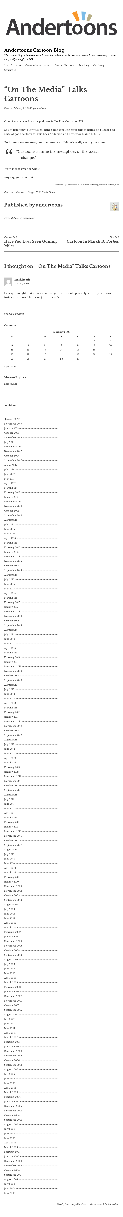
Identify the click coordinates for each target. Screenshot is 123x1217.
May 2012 (9, 753)
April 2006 (10, 1087)
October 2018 (11, 433)
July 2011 (9, 799)
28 (61, 359)
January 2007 (11, 1046)
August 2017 (10, 465)
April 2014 (10, 648)
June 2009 (9, 913)
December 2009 (13, 886)
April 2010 (10, 868)
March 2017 (10, 488)
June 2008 (9, 968)
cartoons (111, 185)
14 (61, 349)
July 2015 (9, 579)
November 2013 (13, 671)
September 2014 (13, 625)
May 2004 (9, 1193)
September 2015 (13, 570)
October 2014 (11, 620)
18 (12, 354)
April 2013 (10, 703)
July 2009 (9, 909)
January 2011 (11, 826)
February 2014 (12, 657)
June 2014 (9, 639)
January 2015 (11, 607)
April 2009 (10, 923)
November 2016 (13, 506)
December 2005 (13, 1106)
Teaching (84, 65)
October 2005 (12, 1115)
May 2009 (9, 918)
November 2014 (13, 616)
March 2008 (11, 982)
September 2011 (12, 790)
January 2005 (11, 1156)
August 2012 (10, 739)
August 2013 (10, 684)
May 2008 (9, 973)
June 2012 (9, 748)
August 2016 (10, 520)
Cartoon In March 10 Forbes (93, 240)
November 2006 (13, 1055)
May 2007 (9, 1028)
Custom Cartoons (64, 65)
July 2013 (9, 689)
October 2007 (11, 1005)
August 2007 (11, 1014)
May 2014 (9, 643)
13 (45, 349)
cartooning (94, 185)
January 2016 (11, 552)
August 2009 (11, 904)
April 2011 (9, 813)
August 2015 (10, 575)
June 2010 (9, 858)
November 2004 (13, 1165)
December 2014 (12, 611)
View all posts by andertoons (19, 218)
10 (110, 345)
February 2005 (12, 1151)
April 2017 (9, 483)
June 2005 (9, 1133)
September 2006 (13, 1065)
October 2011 (11, 785)
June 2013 (9, 694)
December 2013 (12, 666)
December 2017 (12, 446)
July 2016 (9, 524)
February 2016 (12, 547)
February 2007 (12, 1042)
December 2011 (12, 776)
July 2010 (9, 854)
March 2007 (11, 1037)
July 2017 (9, 469)
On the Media (48, 192)
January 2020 (12, 419)
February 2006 (12, 1097)
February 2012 (12, 767)
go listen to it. (25, 177)
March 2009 (11, 927)
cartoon (86, 185)
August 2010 (11, 849)
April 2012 (10, 758)
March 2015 (10, 597)
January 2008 (11, 991)
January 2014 (11, 662)
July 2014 (9, 634)
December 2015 (12, 556)
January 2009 (11, 936)
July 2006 (9, 1074)
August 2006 (11, 1069)
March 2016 (10, 542)
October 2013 (11, 675)
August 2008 (11, 959)
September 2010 (13, 845)
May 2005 (9, 1138)
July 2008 (9, 964)
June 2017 (9, 474)
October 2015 (11, 565)
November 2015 (13, 561)
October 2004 (12, 1170)
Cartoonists (19, 192)
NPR (117, 185)
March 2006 (11, 1092)
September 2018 (13, 437)
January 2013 (11, 716)
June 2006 (9, 1078)
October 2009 (12, 895)
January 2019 (11, 428)
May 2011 (9, 808)
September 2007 (13, 1010)
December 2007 (13, 996)
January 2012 (11, 772)
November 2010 (13, 836)
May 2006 (9, 1083)
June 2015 (9, 584)
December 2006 (13, 1051)
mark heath (22, 279)
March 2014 (10, 652)
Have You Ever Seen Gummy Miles (30, 242)
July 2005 (9, 1129)
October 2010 (11, 840)
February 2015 (12, 602)
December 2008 (13, 941)
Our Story (98, 65)
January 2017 (11, 497)
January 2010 (11, 881)
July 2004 (9, 1184)
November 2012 (13, 726)
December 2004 (13, 1161)
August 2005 (11, 1124)
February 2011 (12, 822)
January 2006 (11, 1101)
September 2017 (13, 460)
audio (80, 185)
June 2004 (9, 1188)
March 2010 (10, 872)
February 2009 (12, 932)
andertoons (40, 108)
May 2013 (9, 698)
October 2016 (11, 510)
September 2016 (13, 515)
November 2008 (13, 945)
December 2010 (12, 831)
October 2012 (11, 730)
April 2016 (10, 538)
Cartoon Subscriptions (38, 65)
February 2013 (12, 712)
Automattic (113, 1204)
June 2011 (9, 804)
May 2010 (9, 863)
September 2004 (13, 1174)
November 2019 (13, 423)
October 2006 (12, 1060)
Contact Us (10, 70)
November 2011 (12, 781)
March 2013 (10, 707)
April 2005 (10, 1142)
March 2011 (10, 817)
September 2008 (13, 955)
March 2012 (10, 762)
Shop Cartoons (12, 65)
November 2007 (13, 1000)
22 (77, 354)
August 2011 (10, 794)
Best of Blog (10, 383)
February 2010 (12, 877)
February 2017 (12, 492)
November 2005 (13, 1110)
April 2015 (10, 593)
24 (110, 354)
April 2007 (10, 1032)
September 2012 (13, 735)
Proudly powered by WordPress (71, 1204)
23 (94, 354)
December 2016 (12, 501)
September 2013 (13, 680)
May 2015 (9, 588)
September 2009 (13, 900)
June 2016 (9, 529)
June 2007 (9, 1023)
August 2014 (10, 629)
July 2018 (9, 442)
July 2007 (9, 1019)
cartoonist (103, 185)
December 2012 (12, 721)
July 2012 (9, 744)
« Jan (6, 366)
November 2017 (13, 451)
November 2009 (13, 891)
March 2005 (11, 1147)
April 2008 (10, 978)
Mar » (14, 366)
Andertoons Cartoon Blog (34, 50)
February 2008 (12, 987)
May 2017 (9, 478)
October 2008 (12, 950)
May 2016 (9, 533)
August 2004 (11, 1179)
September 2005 (13, 1119)
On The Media (63, 121)
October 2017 (11, 455)
